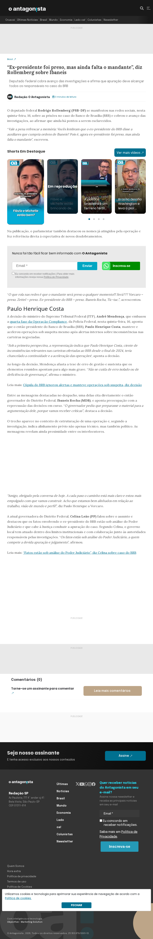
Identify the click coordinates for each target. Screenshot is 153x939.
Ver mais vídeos (128, 152)
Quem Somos (15, 866)
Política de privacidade (21, 876)
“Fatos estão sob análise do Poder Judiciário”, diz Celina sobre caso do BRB (79, 553)
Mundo (53, 20)
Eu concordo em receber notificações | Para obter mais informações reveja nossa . (44, 275)
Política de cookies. (18, 898)
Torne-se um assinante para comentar (42, 688)
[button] (89, 219)
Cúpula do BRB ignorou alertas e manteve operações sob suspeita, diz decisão (82, 385)
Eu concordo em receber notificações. (119, 823)
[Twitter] (77, 784)
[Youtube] (81, 784)
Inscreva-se (121, 266)
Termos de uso (16, 881)
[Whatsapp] (86, 784)
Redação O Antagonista (32, 97)
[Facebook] (93, 784)
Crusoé (10, 20)
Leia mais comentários (112, 691)
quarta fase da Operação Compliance (38, 321)
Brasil (43, 20)
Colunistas (94, 20)
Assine (124, 756)
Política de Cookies (19, 887)
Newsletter (111, 20)
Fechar (76, 905)
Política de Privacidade (56, 277)
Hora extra (14, 871)
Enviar (87, 266)
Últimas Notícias (27, 20)
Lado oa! (80, 20)
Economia (66, 20)
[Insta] (90, 784)
